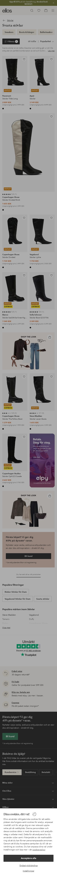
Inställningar (28, 871)
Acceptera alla (28, 858)
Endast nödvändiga (29, 865)
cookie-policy (38, 849)
